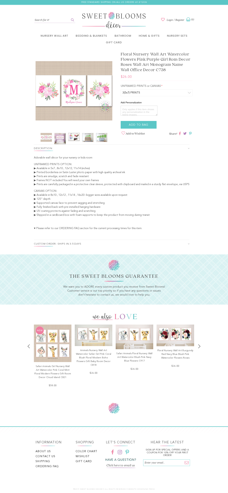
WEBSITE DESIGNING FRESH (141, 489)
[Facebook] (112, 452)
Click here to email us (120, 465)
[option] (74, 91)
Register (179, 20)
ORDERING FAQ (69, 228)
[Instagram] (119, 452)
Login (170, 20)
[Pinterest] (127, 452)
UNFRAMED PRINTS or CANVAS (141, 86)
